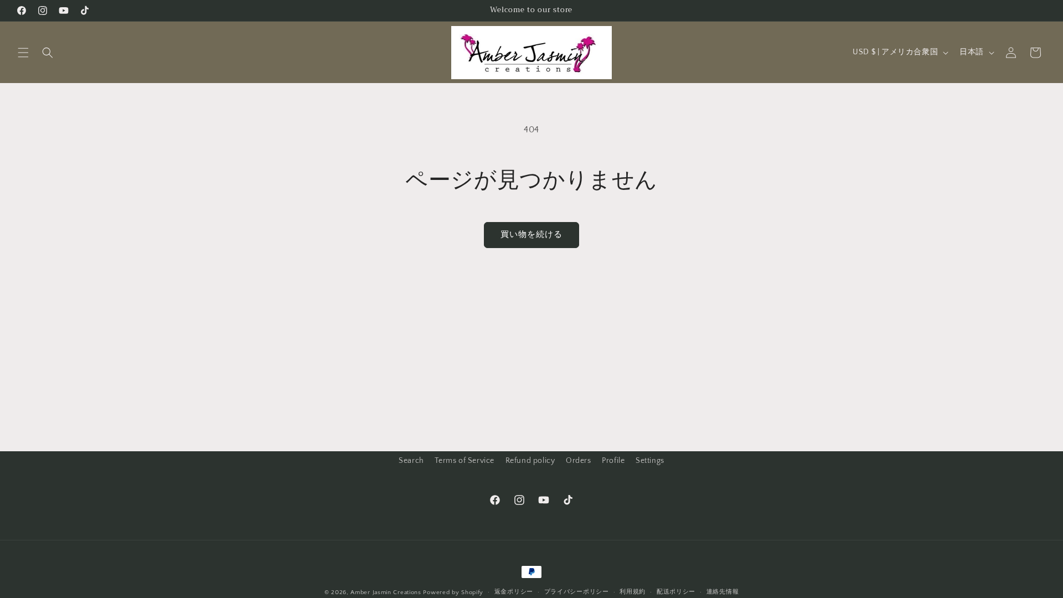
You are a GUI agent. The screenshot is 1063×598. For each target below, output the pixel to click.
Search (411, 460)
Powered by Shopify (453, 592)
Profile (613, 460)
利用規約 (633, 592)
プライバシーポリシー (576, 592)
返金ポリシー (513, 592)
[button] (23, 52)
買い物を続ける (531, 234)
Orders (578, 460)
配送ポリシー (676, 592)
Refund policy (530, 460)
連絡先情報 (722, 592)
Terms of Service (464, 460)
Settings (650, 460)
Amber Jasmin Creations (385, 592)
